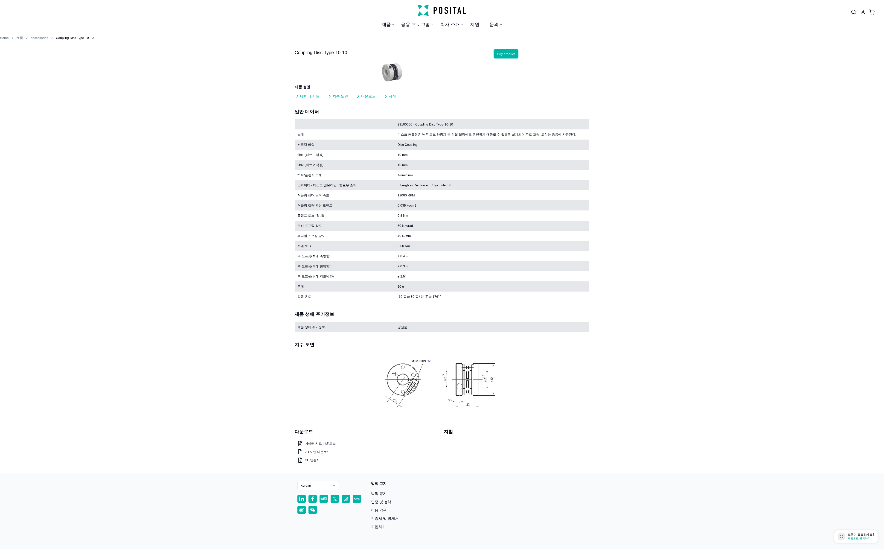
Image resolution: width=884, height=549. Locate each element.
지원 (474, 24)
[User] (853, 12)
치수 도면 (340, 96)
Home (4, 38)
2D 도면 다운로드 (317, 452)
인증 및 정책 (381, 502)
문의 (494, 24)
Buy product (506, 54)
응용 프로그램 (415, 24)
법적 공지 (379, 494)
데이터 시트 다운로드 (320, 443)
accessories (39, 38)
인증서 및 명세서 (385, 518)
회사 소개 (450, 24)
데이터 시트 (310, 96)
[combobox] (318, 485)
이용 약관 (379, 510)
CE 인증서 (312, 460)
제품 (386, 24)
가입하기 (378, 527)
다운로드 (368, 96)
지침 (392, 96)
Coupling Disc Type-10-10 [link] (75, 38)
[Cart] (872, 12)
